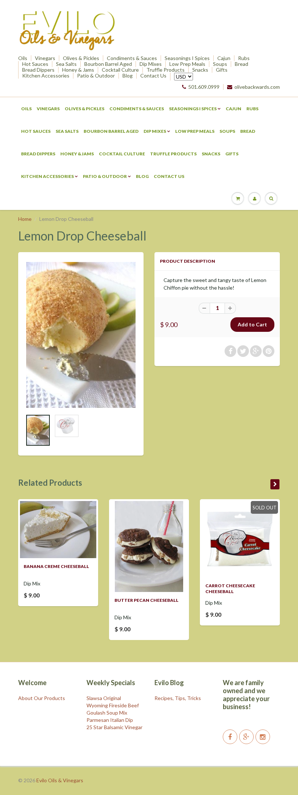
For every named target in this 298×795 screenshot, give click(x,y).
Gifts (221, 70)
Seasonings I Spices (187, 58)
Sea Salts (66, 64)
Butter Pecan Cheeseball (146, 600)
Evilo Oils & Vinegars (59, 780)
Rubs (244, 58)
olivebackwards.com (257, 87)
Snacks (200, 70)
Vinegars (45, 58)
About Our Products (41, 698)
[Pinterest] (246, 737)
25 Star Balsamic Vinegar (114, 727)
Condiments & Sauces (132, 58)
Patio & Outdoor (96, 76)
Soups (220, 64)
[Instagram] (262, 737)
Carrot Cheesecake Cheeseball (230, 588)
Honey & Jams (78, 70)
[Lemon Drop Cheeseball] (81, 334)
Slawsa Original (103, 698)
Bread (241, 64)
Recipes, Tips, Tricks (177, 698)
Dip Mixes (151, 64)
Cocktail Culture (120, 70)
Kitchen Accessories (45, 76)
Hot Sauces (35, 64)
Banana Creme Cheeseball (56, 566)
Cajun (223, 58)
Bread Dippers (38, 70)
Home (25, 219)
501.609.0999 (204, 87)
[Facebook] (230, 737)
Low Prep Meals (187, 64)
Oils (22, 58)
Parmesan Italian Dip (109, 720)
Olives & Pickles (81, 58)
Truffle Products (165, 70)
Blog (127, 76)
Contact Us (153, 76)
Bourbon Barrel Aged (108, 64)
